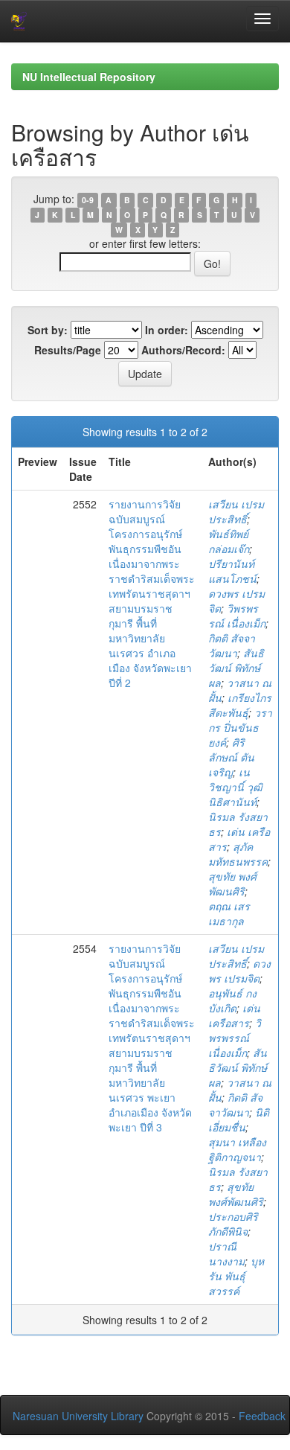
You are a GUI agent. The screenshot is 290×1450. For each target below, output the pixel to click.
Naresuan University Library (78, 1415)
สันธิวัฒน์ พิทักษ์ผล (236, 667)
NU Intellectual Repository (88, 76)
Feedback (262, 1415)
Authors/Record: (183, 349)
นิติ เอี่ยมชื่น (238, 1119)
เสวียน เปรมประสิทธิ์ (236, 511)
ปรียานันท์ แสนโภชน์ (232, 571)
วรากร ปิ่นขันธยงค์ (240, 727)
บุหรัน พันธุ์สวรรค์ (236, 1275)
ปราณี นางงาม (226, 1253)
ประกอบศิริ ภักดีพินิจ (233, 1224)
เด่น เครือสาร (234, 1015)
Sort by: (48, 329)
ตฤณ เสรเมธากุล (229, 913)
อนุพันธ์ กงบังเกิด (232, 1000)
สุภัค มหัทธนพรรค (238, 854)
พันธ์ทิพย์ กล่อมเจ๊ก (228, 541)
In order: (166, 329)
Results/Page (67, 349)
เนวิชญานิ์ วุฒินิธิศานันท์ (235, 786)
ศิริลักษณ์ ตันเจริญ (231, 757)
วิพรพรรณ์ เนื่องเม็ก (236, 615)
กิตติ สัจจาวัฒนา (231, 645)
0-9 (88, 199)
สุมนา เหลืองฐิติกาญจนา (237, 1149)
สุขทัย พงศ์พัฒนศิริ (232, 883)
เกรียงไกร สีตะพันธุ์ (239, 705)
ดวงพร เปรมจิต (239, 971)
